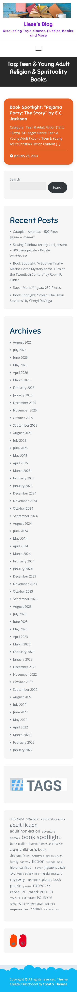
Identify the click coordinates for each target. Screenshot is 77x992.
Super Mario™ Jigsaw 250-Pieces (37, 287)
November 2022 (25, 674)
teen (26, 909)
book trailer (18, 843)
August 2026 (22, 342)
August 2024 (22, 523)
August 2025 (22, 433)
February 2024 (23, 561)
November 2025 (25, 410)
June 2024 (20, 531)
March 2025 (21, 470)
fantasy (25, 862)
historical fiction (21, 867)
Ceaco (14, 850)
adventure (48, 831)
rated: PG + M (18, 898)
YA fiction (54, 909)
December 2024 (24, 493)
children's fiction (20, 855)
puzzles (27, 886)
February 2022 (23, 742)
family (14, 862)
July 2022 (19, 704)
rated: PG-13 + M (40, 897)
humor (39, 867)
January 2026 (22, 395)
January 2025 (22, 486)
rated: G (42, 885)
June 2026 (20, 357)
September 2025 (25, 425)
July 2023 (19, 614)
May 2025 (20, 455)
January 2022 (22, 750)
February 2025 (23, 478)
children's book (33, 849)
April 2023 (20, 637)
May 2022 (20, 720)
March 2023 (21, 644)
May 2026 (20, 365)
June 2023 (20, 621)
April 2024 (20, 546)
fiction (38, 861)
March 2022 (21, 735)
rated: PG (18, 891)
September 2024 (25, 516)
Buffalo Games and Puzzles (46, 844)
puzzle (15, 885)
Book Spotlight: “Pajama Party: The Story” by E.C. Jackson (36, 112)
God (59, 862)
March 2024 (21, 554)
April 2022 (20, 727)
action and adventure (53, 819)
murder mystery (51, 873)
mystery (17, 879)
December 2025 (24, 403)
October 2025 (23, 418)
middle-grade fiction (28, 873)
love (12, 873)
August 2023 (22, 606)
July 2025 (19, 440)
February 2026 (23, 387)
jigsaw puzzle (55, 867)
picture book (51, 879)
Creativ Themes (55, 984)
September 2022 (25, 689)
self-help (49, 903)
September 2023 (25, 599)
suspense (16, 909)
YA (45, 909)
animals (15, 838)
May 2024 (20, 538)
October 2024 (23, 508)
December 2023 (24, 576)
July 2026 (19, 350)
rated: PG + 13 (40, 891)
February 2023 (23, 652)
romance (37, 903)
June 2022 (20, 712)
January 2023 (22, 659)
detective (51, 855)
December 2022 (24, 667)
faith (59, 855)
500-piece (32, 819)
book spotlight (41, 837)
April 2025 (20, 463)
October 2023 (23, 591)
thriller (36, 909)
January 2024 (22, 569)
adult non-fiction (25, 831)
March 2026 (21, 380)
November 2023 (25, 584)
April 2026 (20, 372)
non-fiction (33, 880)
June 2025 (20, 448)
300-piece (17, 819)
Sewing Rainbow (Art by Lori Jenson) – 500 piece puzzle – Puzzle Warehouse (38, 250)
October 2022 (23, 682)
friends (50, 862)
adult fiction (24, 825)
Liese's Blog (38, 24)
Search (15, 179)
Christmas (38, 855)
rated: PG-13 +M (19, 903)
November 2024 (25, 501)
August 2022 (22, 697)
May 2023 (20, 629)
